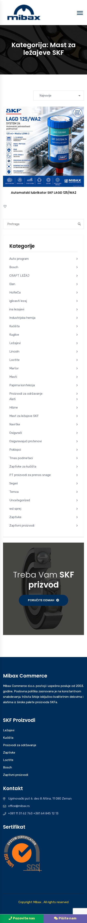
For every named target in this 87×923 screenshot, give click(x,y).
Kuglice (14, 334)
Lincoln (14, 351)
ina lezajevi (16, 309)
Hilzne (13, 407)
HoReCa (15, 292)
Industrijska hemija (22, 318)
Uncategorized (19, 500)
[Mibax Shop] (23, 12)
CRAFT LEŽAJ (19, 275)
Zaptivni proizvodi (21, 525)
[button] (48, 150)
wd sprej (15, 508)
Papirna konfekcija (22, 385)
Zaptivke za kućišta (22, 466)
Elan (12, 284)
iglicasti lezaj (18, 301)
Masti (13, 377)
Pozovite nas (24, 918)
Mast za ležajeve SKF (24, 416)
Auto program (19, 259)
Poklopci (15, 449)
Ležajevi (15, 343)
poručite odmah (41, 600)
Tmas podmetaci (21, 458)
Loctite (14, 360)
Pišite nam (67, 918)
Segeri (13, 483)
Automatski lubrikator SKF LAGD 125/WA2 (43, 193)
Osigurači (15, 433)
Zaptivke (15, 517)
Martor (14, 368)
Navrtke (14, 424)
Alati (12, 399)
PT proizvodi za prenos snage (30, 475)
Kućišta (14, 326)
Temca (14, 492)
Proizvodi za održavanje (25, 393)
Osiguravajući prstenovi (25, 441)
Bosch (13, 267)
